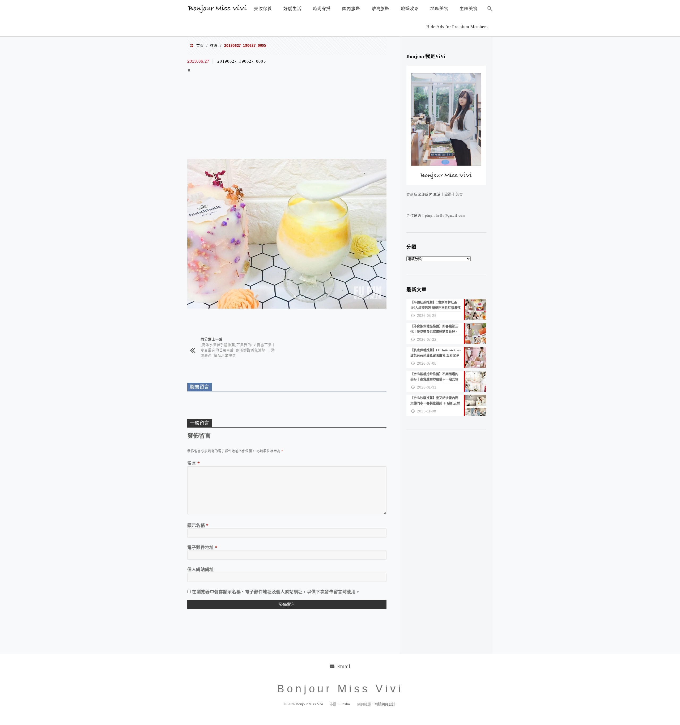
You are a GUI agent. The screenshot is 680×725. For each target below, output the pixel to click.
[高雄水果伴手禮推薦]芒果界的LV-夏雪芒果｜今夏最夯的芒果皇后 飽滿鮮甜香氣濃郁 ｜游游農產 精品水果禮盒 (238, 350)
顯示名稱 (198, 525)
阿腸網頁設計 (385, 704)
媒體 (214, 46)
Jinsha (345, 704)
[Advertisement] (286, 116)
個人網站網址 (200, 569)
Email (343, 666)
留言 (193, 463)
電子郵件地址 (202, 547)
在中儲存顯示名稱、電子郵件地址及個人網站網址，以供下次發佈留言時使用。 (276, 592)
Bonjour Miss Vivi (310, 704)
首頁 (200, 46)
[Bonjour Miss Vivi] (217, 11)
